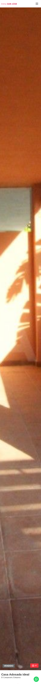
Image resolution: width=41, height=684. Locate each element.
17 (36, 665)
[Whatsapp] (36, 679)
